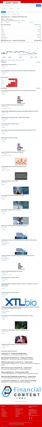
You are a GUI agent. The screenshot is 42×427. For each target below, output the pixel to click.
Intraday (2, 60)
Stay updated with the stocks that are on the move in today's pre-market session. (18, 70)
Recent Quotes (4, 8)
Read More (38, 88)
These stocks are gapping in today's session (11, 209)
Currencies (9, 14)
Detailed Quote (37, 24)
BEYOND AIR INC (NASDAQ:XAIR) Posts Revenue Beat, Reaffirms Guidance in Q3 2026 (19, 111)
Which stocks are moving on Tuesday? (10, 137)
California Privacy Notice (16, 423)
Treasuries (18, 14)
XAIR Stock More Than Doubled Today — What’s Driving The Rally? (15, 117)
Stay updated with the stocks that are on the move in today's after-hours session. (19, 90)
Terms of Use (30, 422)
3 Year (20, 60)
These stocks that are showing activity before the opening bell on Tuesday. (17, 315)
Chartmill (4, 114)
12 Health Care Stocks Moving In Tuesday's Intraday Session (14, 344)
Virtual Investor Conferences (6, 258)
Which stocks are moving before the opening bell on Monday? (14, 225)
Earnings (10, 108)
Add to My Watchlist (22, 20)
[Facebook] (20, 398)
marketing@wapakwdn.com (33, 415)
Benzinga (4, 184)
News (6, 14)
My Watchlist (11, 8)
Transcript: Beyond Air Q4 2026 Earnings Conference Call (14, 166)
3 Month (13, 60)
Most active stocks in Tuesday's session (10, 292)
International (14, 14)
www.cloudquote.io (29, 392)
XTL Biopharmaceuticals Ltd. (6, 311)
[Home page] (12, 2)
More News (38, 62)
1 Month (9, 60)
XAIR (25, 17)
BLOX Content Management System (16, 424)
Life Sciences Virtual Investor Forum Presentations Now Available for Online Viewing (19, 240)
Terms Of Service (31, 395)
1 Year (17, 60)
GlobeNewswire (4, 244)
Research (31, 22)
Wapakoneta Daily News (16, 422)
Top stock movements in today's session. (10, 123)
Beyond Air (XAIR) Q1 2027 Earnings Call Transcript (12, 104)
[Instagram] (25, 398)
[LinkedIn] (22, 398)
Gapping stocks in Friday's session (9, 64)
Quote (7, 22)
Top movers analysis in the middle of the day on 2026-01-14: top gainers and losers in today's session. (19, 284)
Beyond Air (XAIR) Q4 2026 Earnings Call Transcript (12, 152)
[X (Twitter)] (17, 398)
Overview (3, 14)
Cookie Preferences (21, 423)
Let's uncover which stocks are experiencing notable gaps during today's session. (19, 130)
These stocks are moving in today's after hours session (13, 195)
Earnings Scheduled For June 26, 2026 (10, 180)
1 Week (6, 60)
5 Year (23, 60)
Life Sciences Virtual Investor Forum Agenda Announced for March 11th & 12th (17, 255)
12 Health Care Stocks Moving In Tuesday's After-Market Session (15, 330)
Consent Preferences (4, 426)
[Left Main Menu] (2, 1)
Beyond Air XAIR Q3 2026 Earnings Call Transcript (12, 271)
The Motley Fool (4, 108)
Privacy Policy (24, 395)
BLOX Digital (23, 424)
